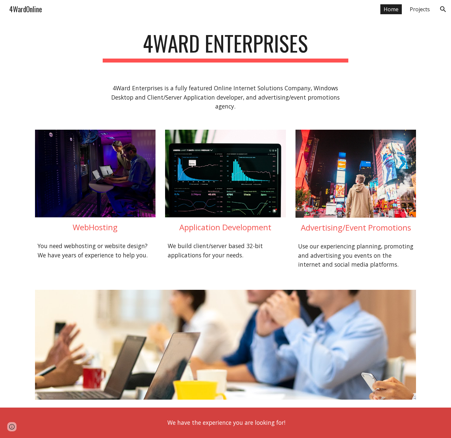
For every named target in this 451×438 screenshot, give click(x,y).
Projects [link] (420, 9)
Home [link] (391, 9)
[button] (443, 9)
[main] (225, 46)
